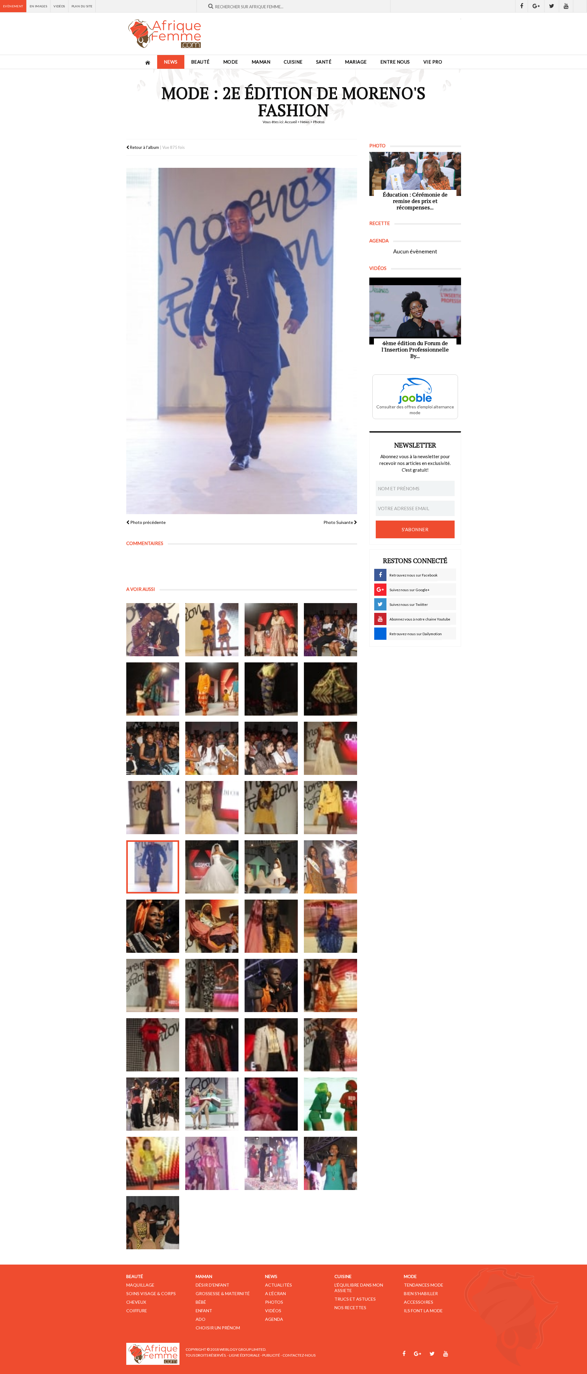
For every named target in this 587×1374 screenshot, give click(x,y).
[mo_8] (330, 689)
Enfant (204, 1310)
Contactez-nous (299, 1355)
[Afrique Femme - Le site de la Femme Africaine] (164, 34)
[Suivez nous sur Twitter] (552, 6)
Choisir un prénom (218, 1327)
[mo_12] (330, 748)
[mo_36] (330, 1104)
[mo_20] (330, 866)
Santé (324, 61)
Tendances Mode (423, 1284)
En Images (38, 6)
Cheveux (136, 1302)
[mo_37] (152, 1163)
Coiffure (136, 1310)
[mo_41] (152, 1222)
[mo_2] (211, 629)
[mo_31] (271, 1044)
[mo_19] (271, 866)
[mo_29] (152, 1044)
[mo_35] (271, 1104)
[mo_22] (211, 926)
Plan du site (82, 6)
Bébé (201, 1302)
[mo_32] (330, 1044)
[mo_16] (330, 807)
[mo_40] (330, 1163)
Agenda (274, 1319)
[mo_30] (211, 1044)
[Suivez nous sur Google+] (536, 6)
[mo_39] (271, 1163)
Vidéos (59, 6)
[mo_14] (211, 807)
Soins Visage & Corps (151, 1293)
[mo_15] (271, 807)
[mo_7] (271, 689)
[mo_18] (211, 866)
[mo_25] (152, 985)
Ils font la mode (423, 1310)
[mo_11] (271, 748)
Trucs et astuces (355, 1299)
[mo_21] (152, 926)
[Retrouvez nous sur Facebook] (521, 6)
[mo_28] (330, 985)
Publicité (271, 1355)
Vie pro (432, 61)
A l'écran (275, 1293)
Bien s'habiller (421, 1293)
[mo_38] (211, 1163)
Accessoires (418, 1302)
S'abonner (415, 529)
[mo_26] (211, 985)
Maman (261, 61)
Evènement (13, 6)
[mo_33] (152, 1104)
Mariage (356, 61)
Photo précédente (147, 522)
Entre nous (395, 61)
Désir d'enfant (212, 1284)
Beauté (200, 61)
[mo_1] (152, 629)
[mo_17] (153, 867)
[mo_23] (271, 926)
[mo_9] (152, 748)
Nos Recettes (350, 1307)
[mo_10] (211, 748)
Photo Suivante (338, 522)
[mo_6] (211, 689)
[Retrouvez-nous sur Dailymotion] (580, 6)
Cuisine (293, 61)
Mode (230, 61)
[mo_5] (152, 689)
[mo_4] (330, 629)
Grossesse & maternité (223, 1293)
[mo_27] (271, 985)
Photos (274, 1302)
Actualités (278, 1284)
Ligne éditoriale (244, 1355)
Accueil (291, 122)
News (171, 61)
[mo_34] (211, 1104)
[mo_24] (330, 926)
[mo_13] (152, 807)
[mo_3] (271, 629)
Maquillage (140, 1284)
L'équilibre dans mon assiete (358, 1287)
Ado (200, 1319)
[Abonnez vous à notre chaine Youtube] (566, 6)
